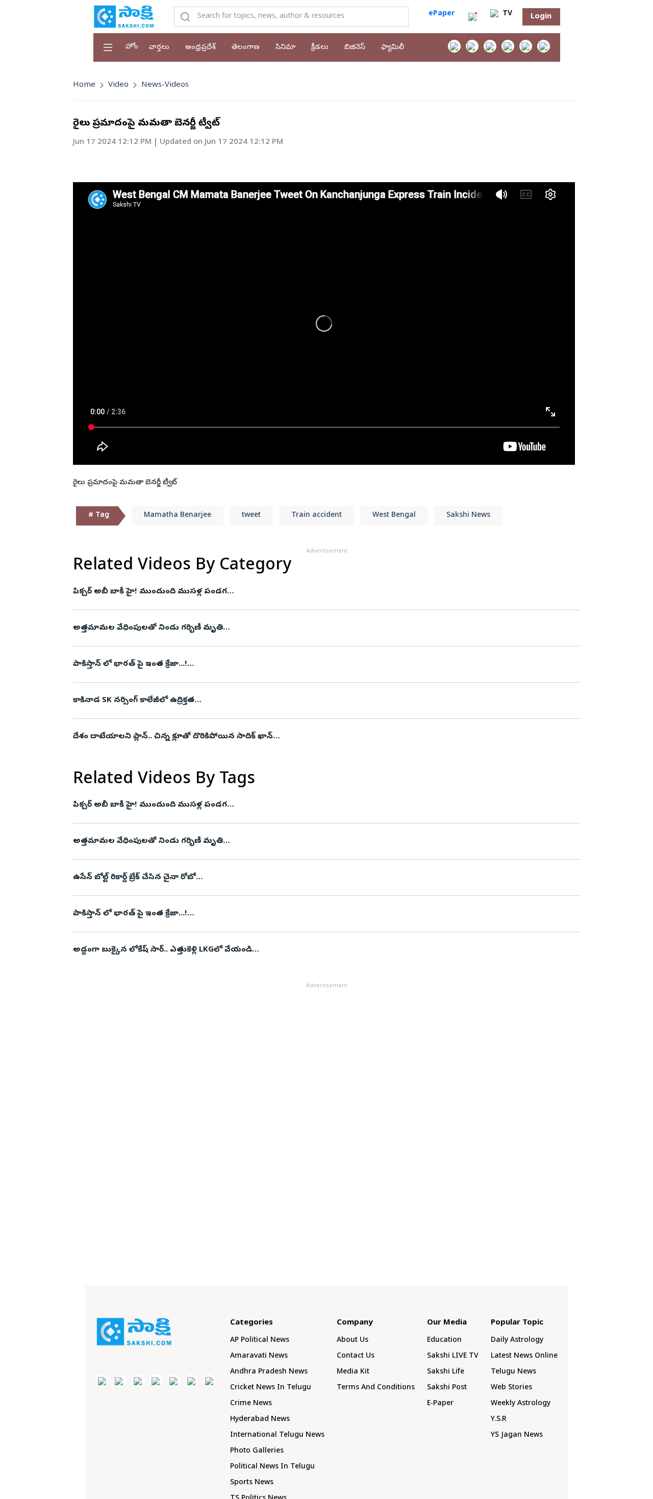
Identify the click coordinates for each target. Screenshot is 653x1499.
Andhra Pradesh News (269, 1372)
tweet (251, 515)
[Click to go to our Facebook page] (454, 46)
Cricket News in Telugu (270, 1388)
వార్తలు (159, 48)
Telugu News (513, 1372)
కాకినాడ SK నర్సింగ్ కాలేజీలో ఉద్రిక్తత (133, 700)
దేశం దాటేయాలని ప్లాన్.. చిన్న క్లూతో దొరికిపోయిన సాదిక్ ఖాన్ (173, 737)
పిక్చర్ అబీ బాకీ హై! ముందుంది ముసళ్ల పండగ (150, 592)
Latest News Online (524, 1356)
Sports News (251, 1483)
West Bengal (394, 515)
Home (84, 85)
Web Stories (511, 1388)
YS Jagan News (517, 1435)
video (118, 85)
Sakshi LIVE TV (453, 1356)
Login (541, 17)
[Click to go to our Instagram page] (507, 46)
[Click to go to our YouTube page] (525, 46)
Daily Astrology (517, 1340)
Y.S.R (499, 1420)
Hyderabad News (260, 1420)
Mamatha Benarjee (177, 515)
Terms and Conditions (376, 1388)
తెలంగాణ (246, 48)
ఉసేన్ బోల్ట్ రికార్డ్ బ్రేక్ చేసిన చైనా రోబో (134, 877)
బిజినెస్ (354, 48)
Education (444, 1340)
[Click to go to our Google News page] (543, 46)
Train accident (316, 515)
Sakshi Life (445, 1372)
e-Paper (440, 1404)
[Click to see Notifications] (472, 16)
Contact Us (355, 1356)
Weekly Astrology (520, 1404)
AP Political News (259, 1340)
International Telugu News (277, 1435)
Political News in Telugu (272, 1467)
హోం (131, 47)
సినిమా (285, 48)
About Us (352, 1340)
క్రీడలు (320, 48)
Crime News (251, 1404)
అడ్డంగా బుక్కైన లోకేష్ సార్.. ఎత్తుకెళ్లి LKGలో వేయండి (162, 950)
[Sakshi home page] (134, 1331)
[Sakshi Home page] (124, 16)
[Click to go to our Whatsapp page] (472, 46)
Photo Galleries (257, 1451)
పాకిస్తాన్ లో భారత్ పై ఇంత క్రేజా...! (130, 664)
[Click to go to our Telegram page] (191, 1381)
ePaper (442, 14)
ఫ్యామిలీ (392, 48)
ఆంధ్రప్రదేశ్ (200, 48)
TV (506, 14)
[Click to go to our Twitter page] (490, 46)
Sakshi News (468, 515)
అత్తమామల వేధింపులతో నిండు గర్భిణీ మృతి (148, 628)
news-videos (165, 85)
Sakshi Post (447, 1388)
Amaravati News (259, 1356)
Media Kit (353, 1372)
